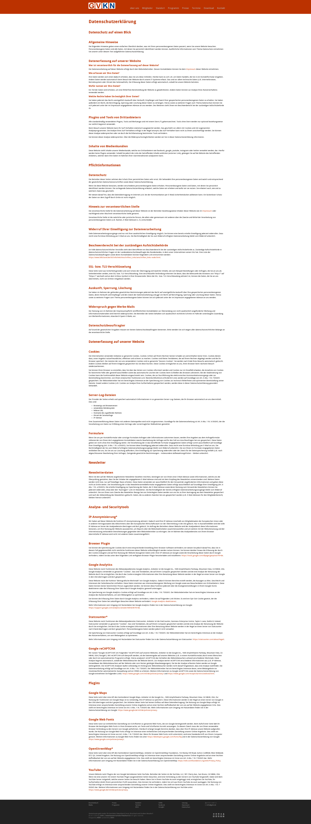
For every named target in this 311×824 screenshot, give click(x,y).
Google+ (161, 807)
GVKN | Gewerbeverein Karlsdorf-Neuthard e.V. (115, 815)
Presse (185, 8)
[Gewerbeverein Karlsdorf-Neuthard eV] (214, 814)
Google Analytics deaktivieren (163, 601)
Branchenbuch (93, 803)
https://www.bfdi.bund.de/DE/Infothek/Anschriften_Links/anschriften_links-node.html (124, 257)
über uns (134, 8)
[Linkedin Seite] (216, 816)
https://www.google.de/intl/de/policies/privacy (137, 710)
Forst (127, 813)
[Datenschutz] (221, 814)
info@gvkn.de (211, 805)
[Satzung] (216, 814)
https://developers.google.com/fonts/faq (164, 737)
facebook (162, 805)
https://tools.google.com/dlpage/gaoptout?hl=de (202, 555)
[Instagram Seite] (218, 816)
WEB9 (99, 818)
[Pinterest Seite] (221, 816)
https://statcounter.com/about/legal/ (208, 639)
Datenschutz (186, 807)
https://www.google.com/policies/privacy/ (106, 739)
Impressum (191, 69)
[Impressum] (218, 814)
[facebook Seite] (223, 816)
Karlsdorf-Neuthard (117, 813)
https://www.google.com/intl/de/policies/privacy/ (143, 674)
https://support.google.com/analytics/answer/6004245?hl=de (114, 608)
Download (209, 8)
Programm (173, 8)
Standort (160, 8)
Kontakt (221, 8)
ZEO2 (137, 807)
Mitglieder (147, 8)
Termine (196, 8)
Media (91, 805)
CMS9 (112, 818)
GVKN (160, 803)
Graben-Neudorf (146, 813)
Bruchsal (133, 813)
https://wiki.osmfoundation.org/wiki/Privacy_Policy (199, 761)
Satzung (184, 803)
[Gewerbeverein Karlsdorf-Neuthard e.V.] (101, 3)
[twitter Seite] (213, 816)
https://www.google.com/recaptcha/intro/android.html (191, 674)
